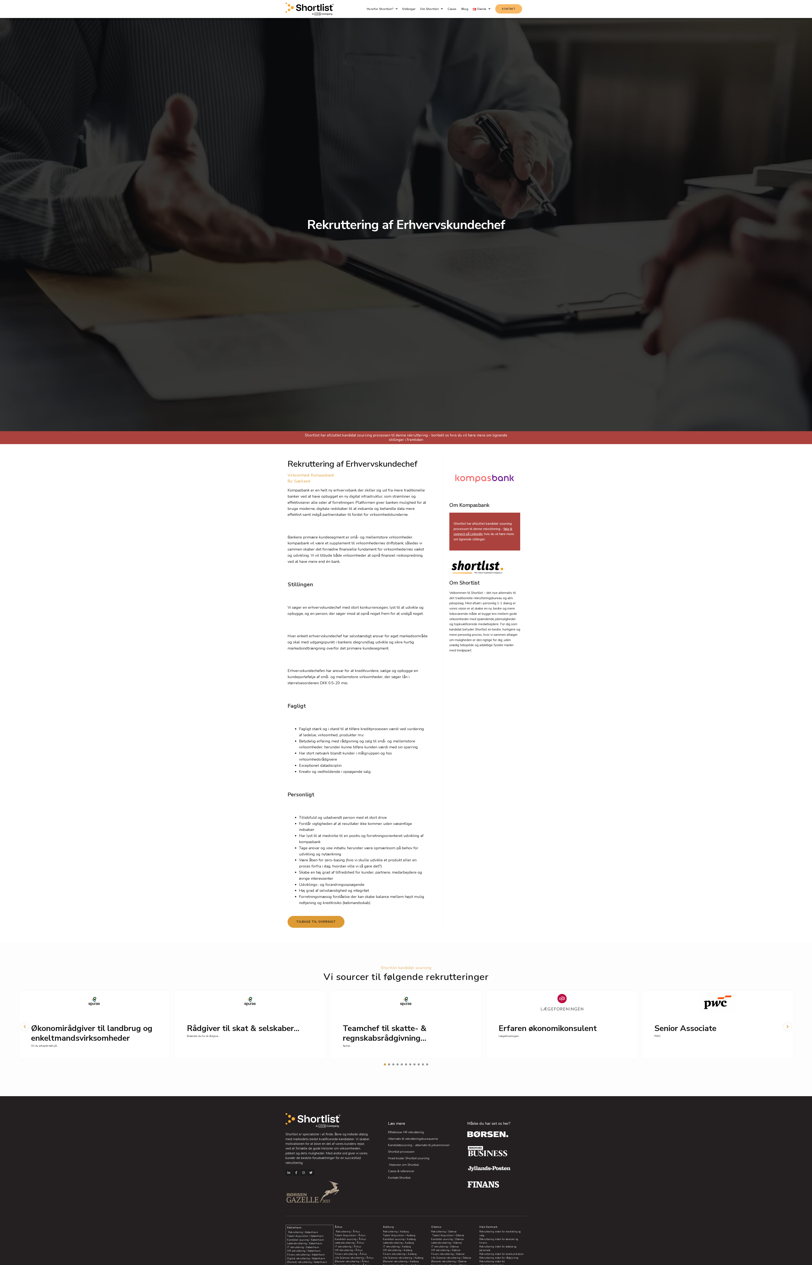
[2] (389, 1064)
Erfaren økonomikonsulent (548, 1028)
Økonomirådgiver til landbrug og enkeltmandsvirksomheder (91, 1033)
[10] (423, 1064)
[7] (410, 1064)
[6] (406, 1064)
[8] (414, 1064)
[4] (397, 1064)
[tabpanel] (94, 1024)
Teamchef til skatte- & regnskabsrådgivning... (385, 1033)
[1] (385, 1064)
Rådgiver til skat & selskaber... (243, 1028)
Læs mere (396, 1123)
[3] (393, 1064)
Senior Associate (685, 1028)
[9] (419, 1064)
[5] (402, 1064)
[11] (427, 1064)
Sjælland (302, 481)
